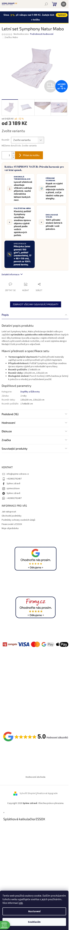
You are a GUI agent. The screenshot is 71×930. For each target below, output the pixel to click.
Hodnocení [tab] (8, 422)
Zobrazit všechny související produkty (35, 304)
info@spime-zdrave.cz (18, 474)
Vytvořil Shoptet (28, 793)
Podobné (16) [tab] (10, 414)
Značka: (11, 37)
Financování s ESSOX (12, 524)
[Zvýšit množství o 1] (13, 153)
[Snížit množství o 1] (13, 157)
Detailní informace (10, 274)
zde (21, 903)
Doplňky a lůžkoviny (30, 391)
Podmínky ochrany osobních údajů (18, 520)
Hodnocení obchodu (35, 777)
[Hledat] (46, 4)
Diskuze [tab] (7, 431)
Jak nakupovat (9, 511)
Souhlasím (34, 922)
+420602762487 (14, 478)
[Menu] (63, 4)
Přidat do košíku (31, 155)
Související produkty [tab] (14, 448)
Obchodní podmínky (11, 515)
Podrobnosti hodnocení (41, 34)
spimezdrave (13, 488)
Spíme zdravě (13, 483)
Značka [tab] (6, 440)
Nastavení (34, 911)
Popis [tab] (5, 314)
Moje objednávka (10, 528)
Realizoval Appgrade (47, 793)
